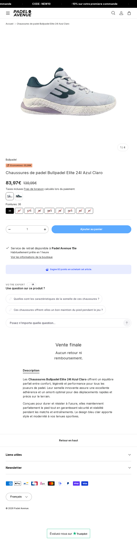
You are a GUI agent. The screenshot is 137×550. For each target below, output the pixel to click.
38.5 (49, 210)
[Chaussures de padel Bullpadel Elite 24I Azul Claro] (10, 196)
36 (9, 210)
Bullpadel (11, 159)
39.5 (70, 210)
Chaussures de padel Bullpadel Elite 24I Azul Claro (43, 24)
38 (39, 210)
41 (89, 210)
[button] (129, 13)
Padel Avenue (21, 508)
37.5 (29, 210)
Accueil (9, 24)
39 (59, 210)
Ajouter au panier (91, 229)
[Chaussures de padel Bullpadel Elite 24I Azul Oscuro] (19, 196)
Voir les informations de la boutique (32, 257)
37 (19, 210)
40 (80, 210)
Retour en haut (68, 440)
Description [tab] (31, 370)
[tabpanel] (68, 397)
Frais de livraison (34, 188)
